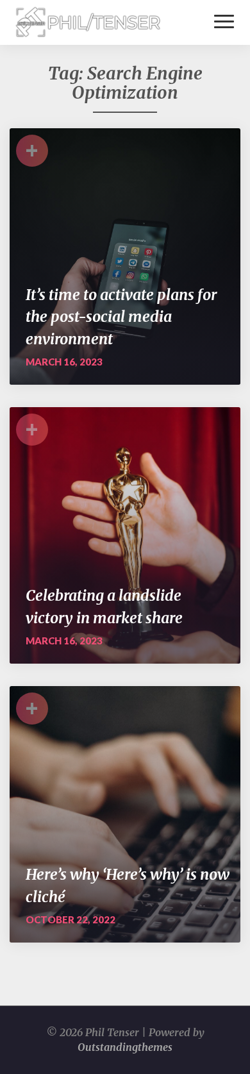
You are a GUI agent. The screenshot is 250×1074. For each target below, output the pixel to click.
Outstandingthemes (125, 1047)
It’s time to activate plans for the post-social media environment (121, 316)
